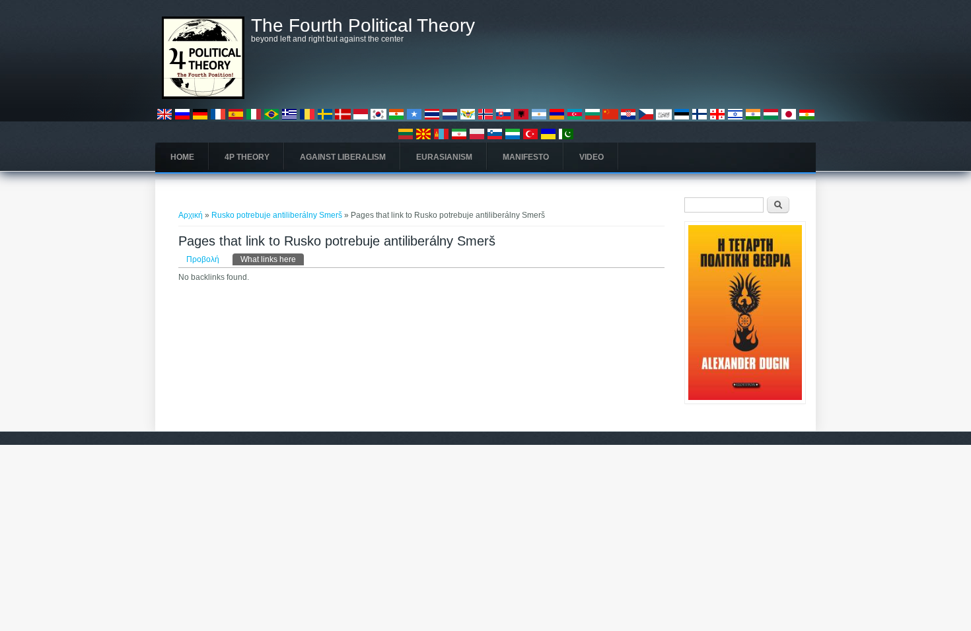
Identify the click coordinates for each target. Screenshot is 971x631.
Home (182, 157)
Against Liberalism (343, 157)
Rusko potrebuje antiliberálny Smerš (276, 215)
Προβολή (202, 259)
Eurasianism (444, 157)
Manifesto (526, 157)
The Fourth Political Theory (363, 26)
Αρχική (190, 215)
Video (591, 157)
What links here (272, 259)
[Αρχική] (203, 96)
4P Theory (247, 157)
